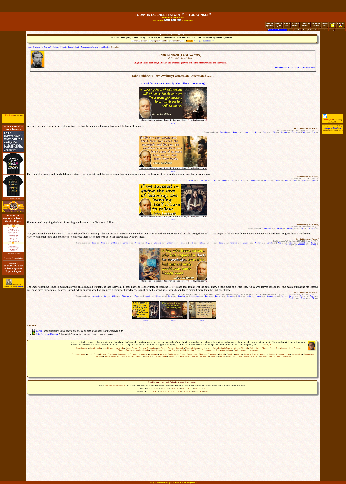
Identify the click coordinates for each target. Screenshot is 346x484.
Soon (302, 296)
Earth (191, 180)
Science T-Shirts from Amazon (13, 128)
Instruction (233, 243)
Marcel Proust (13, 234)
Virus (229, 356)
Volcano (222, 356)
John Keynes (13, 238)
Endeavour (171, 243)
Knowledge (194, 296)
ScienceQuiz (278, 24)
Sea (286, 180)
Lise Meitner (13, 246)
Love (301, 229)
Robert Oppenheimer (224, 350)
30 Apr (38, 331)
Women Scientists (251, 356)
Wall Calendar (312, 30)
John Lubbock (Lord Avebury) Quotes (95, 47)
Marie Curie (212, 348)
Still (274, 132)
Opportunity (271, 296)
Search (332, 23)
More (242, 180)
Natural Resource (111, 356)
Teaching (292, 298)
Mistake (290, 243)
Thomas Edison (140, 41)
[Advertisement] (173, 6)
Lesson (230, 296)
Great (221, 243)
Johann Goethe (208, 350)
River (277, 180)
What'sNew (287, 24)
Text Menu (297, 30)
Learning (290, 229)
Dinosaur (202, 354)
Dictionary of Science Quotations (46, 47)
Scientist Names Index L (69, 47)
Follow (279, 229)
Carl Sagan (266, 344)
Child (103, 243)
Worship (313, 245)
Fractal (222, 354)
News (304, 30)
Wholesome (300, 245)
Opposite (302, 243)
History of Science (251, 354)
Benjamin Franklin (159, 41)
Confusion (126, 243)
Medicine (99, 356)
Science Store (323, 30)
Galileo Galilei (254, 348)
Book (182, 180)
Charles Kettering (240, 350)
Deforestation (123, 354)
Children (114, 243)
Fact (181, 243)
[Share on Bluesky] (325, 118)
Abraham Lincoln (142, 350)
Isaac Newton (178, 41)
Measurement (308, 354)
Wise (313, 132)
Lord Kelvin (119, 348)
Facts (191, 243)
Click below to (13, 263)
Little (255, 132)
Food (211, 243)
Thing (303, 298)
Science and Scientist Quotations (115, 385)
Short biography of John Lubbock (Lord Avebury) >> (295, 67)
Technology (204, 356)
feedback (19, 286)
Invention (263, 354)
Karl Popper (195, 350)
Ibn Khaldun (13, 249)
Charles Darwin (131, 348)
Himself (159, 296)
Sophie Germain (13, 228)
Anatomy (144, 354)
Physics (139, 356)
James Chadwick (13, 232)
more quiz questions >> (204, 41)
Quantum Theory (160, 356)
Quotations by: (82, 348)
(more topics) (287, 356)
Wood (314, 180)
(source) (38, 69)
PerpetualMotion (316, 24)
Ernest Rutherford (13, 231)
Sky (294, 180)
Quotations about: (79, 354)
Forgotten (148, 296)
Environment (213, 354)
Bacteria (162, 354)
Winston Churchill (241, 348)
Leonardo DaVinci (171, 350)
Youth (270, 356)
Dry (147, 243)
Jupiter (271, 354)
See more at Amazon (13, 198)
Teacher (195, 356)
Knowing (181, 296)
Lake (224, 180)
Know (235, 132)
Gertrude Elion (13, 229)
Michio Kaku (184, 350)
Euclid (13, 250)
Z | (204, 388)
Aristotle (202, 348)
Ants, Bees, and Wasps (46, 334)
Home (291, 30)
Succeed (312, 229)
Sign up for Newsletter (333, 128)
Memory (258, 243)
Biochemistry (173, 354)
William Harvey (13, 235)
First (136, 296)
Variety (288, 245)
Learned (218, 296)
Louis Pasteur (294, 348)
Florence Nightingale (176, 348)
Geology (238, 354)
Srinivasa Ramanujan (147, 348)
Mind (279, 243)
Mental (269, 243)
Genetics (230, 354)
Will (303, 132)
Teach (294, 132)
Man (264, 132)
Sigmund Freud (268, 348)
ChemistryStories (305, 24)
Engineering (134, 354)
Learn (246, 132)
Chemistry (112, 354)
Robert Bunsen (281, 348)
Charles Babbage (13, 247)
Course (138, 243)
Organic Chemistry (127, 356)
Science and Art (184, 356)
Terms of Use (340, 30)
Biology (103, 354)
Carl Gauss (13, 240)
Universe (214, 356)
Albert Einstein (95, 348)
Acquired (95, 296)
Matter (249, 296)
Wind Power (237, 356)
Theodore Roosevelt (126, 350)
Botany (182, 354)
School (291, 296)
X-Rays (263, 356)
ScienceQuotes (269, 24)
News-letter (325, 24)
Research (172, 356)
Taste (313, 243)
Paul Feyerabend (13, 241)
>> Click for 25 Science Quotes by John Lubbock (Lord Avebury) (173, 83)
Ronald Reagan (156, 350)
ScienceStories (295, 24)
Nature (266, 180)
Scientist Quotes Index (13, 258)
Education (224, 132)
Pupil (282, 296)
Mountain (254, 180)
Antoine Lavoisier (13, 245)
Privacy (331, 30)
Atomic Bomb (93, 354)
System (284, 132)
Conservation (192, 354)
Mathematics (297, 354)
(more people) (254, 350)
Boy (105, 296)
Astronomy (153, 354)
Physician (148, 356)
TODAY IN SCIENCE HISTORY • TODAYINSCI (173, 15)
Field (215, 180)
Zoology (277, 356)
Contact (341, 23)
